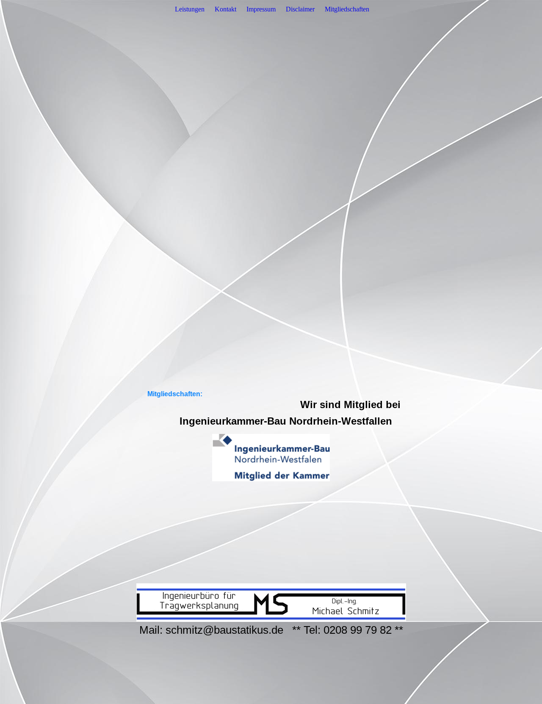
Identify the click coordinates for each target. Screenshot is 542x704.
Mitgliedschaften (347, 9)
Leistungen (190, 9)
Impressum (261, 9)
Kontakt (225, 9)
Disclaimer (300, 9)
